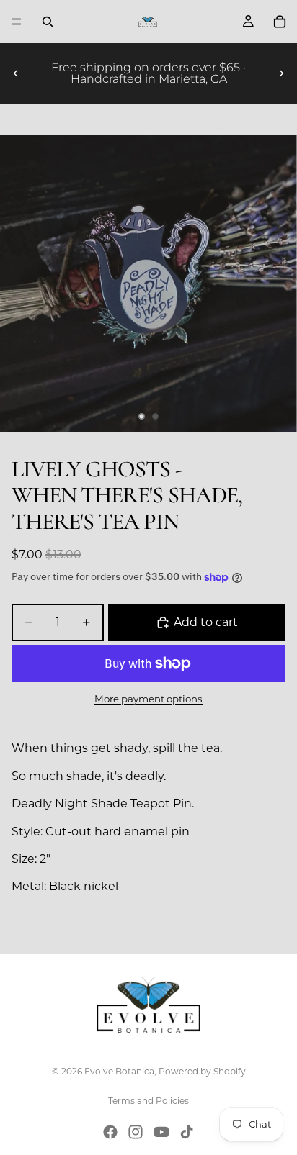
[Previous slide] (16, 73)
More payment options (148, 699)
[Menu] (16, 21)
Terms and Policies (148, 1100)
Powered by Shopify (202, 1071)
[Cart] (280, 21)
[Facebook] (110, 1132)
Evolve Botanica (119, 1071)
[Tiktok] (186, 1132)
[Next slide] (281, 73)
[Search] (47, 21)
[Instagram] (135, 1132)
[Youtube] (161, 1132)
